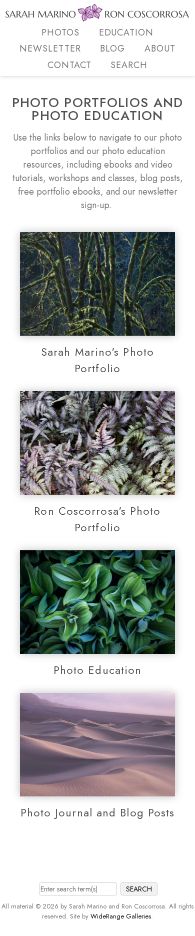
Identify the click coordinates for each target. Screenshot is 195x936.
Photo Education (98, 670)
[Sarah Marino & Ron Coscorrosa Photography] (97, 15)
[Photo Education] (97, 646)
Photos (60, 32)
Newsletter (50, 48)
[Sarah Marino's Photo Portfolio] (97, 328)
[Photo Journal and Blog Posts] (97, 789)
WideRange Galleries (120, 916)
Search (128, 65)
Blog (112, 48)
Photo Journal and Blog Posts (97, 812)
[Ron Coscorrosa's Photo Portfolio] (97, 487)
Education (126, 32)
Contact (69, 65)
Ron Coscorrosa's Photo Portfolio (97, 519)
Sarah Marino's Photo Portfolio (97, 360)
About (160, 48)
